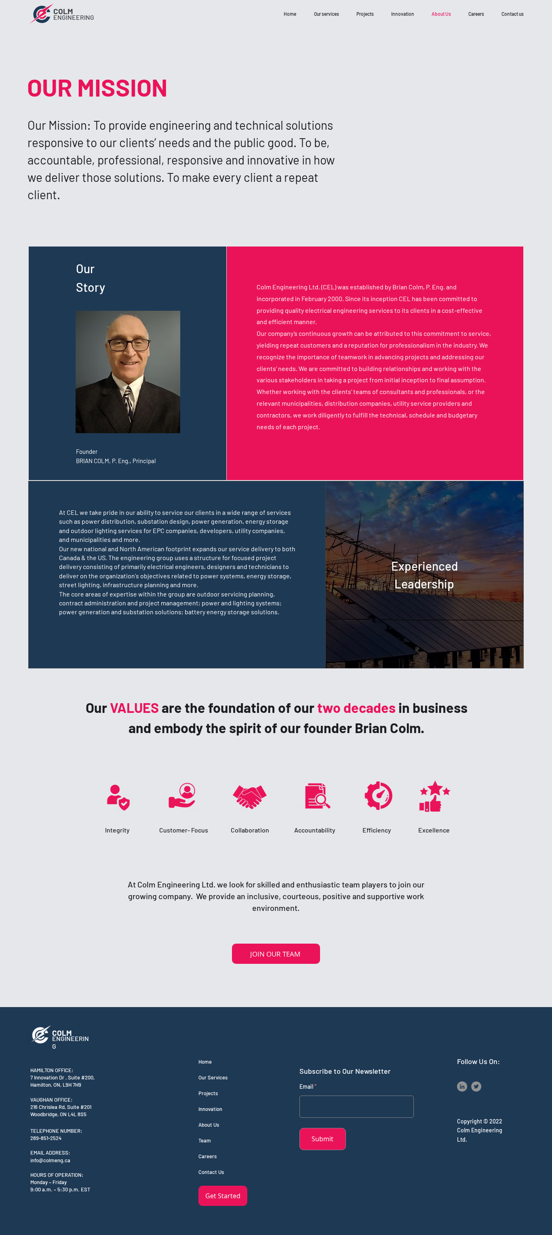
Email (306, 1087)
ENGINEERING (73, 17)
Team (204, 1140)
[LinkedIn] (462, 1086)
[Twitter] (476, 1086)
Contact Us (211, 1172)
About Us (208, 1124)
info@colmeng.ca (50, 1160)
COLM (64, 11)
